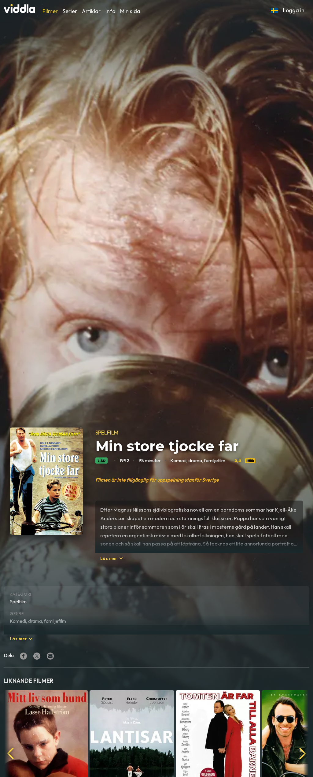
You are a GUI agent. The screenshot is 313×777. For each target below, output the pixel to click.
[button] (274, 10)
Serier (70, 11)
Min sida (130, 11)
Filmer (50, 11)
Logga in (293, 10)
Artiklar (91, 11)
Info (110, 11)
